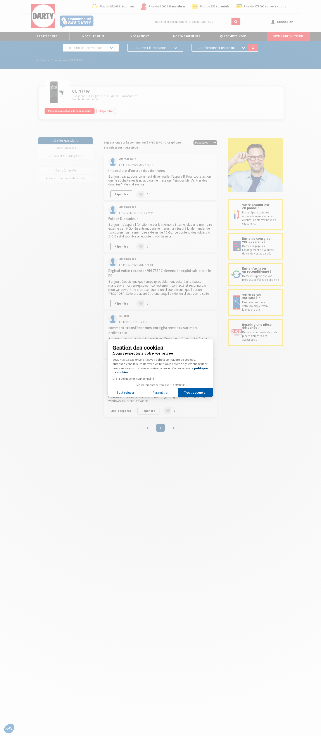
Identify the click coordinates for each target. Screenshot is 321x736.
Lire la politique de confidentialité (133, 379)
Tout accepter (195, 392)
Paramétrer (160, 392)
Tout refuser (125, 392)
